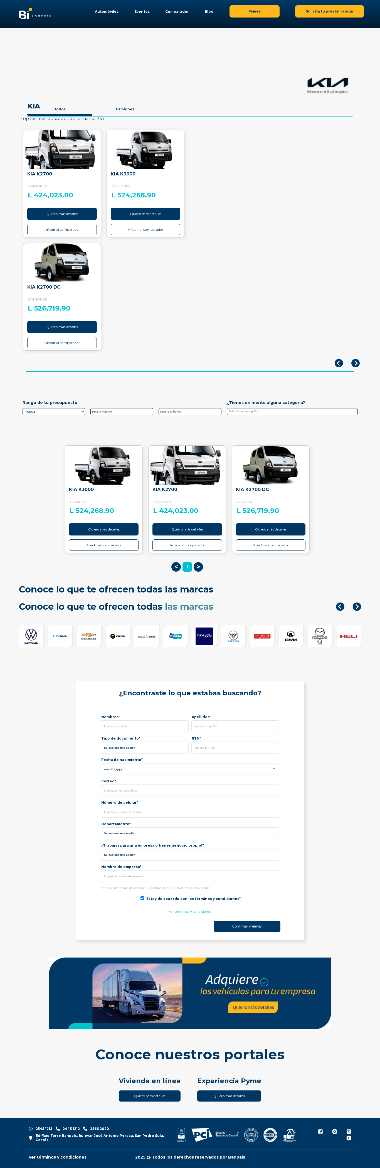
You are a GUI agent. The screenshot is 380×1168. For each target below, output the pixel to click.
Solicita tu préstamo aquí (329, 11)
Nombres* (110, 717)
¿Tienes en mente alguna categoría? (266, 402)
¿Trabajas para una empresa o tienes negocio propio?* (152, 845)
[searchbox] (294, 412)
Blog (209, 11)
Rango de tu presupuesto (50, 402)
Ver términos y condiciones (190, 911)
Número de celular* (119, 802)
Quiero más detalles (62, 214)
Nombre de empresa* (121, 867)
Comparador (177, 11)
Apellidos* (201, 717)
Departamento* (116, 824)
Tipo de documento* (120, 738)
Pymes (254, 11)
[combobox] (292, 411)
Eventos (142, 11)
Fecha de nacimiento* (122, 760)
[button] (340, 606)
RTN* (196, 738)
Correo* (108, 781)
